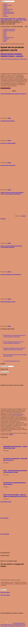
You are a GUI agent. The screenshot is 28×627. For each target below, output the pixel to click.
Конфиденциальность (8, 13)
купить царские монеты (18, 414)
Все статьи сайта (7, 5)
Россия (5, 34)
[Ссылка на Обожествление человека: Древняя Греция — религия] (11, 71)
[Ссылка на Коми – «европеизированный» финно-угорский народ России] (5, 467)
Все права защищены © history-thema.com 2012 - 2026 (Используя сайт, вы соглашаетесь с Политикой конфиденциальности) (13, 624)
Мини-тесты (6, 10)
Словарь (5, 8)
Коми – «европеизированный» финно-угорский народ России (15, 471)
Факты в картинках (8, 9)
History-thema (4, 59)
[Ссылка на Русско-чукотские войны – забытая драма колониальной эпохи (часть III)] (5, 492)
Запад (4, 33)
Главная (5, 3)
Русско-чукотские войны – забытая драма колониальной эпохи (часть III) (15, 495)
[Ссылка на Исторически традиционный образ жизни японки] (5, 480)
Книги (4, 14)
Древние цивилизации (9, 30)
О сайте (5, 6)
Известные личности (8, 37)
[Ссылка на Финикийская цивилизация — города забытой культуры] (5, 443)
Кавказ (5, 36)
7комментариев (23, 59)
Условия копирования (8, 12)
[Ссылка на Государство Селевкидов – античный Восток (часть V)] (5, 455)
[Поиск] (1, 1)
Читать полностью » (6, 88)
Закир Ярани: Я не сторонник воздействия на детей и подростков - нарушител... (14, 336)
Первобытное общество (9, 29)
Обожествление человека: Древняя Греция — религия (12, 55)
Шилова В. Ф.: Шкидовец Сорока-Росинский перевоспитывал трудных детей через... (14, 348)
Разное (5, 40)
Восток (5, 32)
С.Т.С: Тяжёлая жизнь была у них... (11, 361)
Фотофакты (6, 38)
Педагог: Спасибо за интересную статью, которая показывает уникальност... (13, 342)
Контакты (5, 16)
